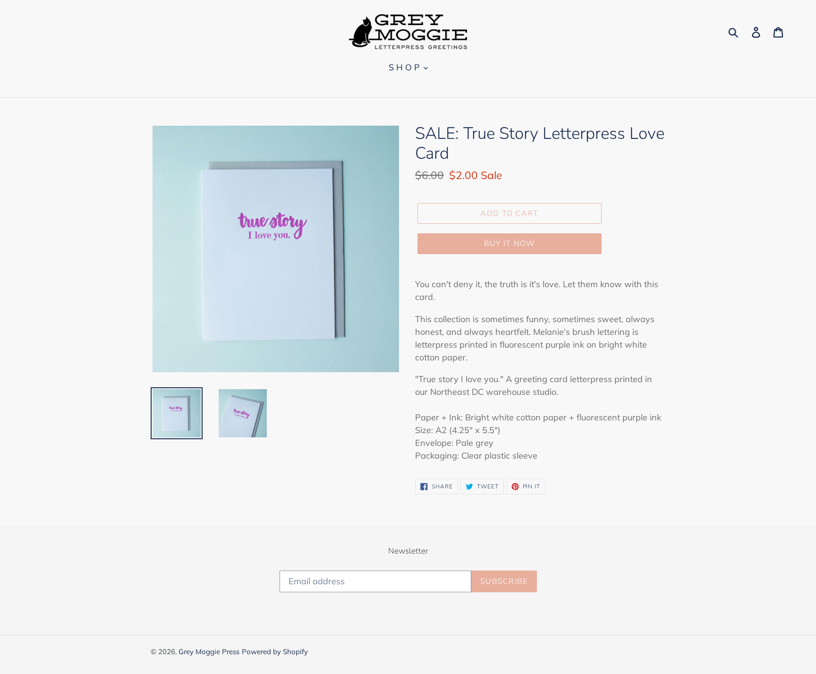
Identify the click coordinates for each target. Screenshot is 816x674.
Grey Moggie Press (208, 651)
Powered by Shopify (275, 651)
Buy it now (510, 244)
